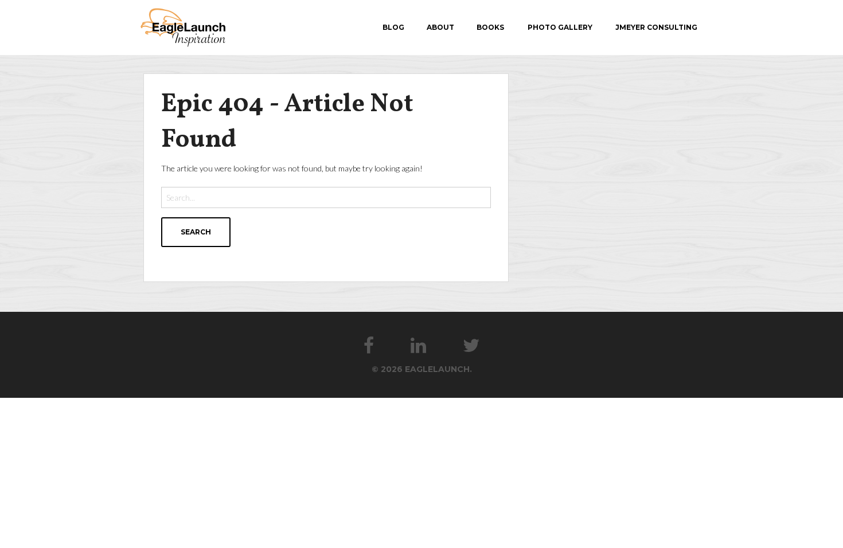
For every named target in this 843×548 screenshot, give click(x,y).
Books (490, 27)
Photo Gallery (560, 27)
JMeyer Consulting (656, 27)
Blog (393, 27)
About (440, 27)
